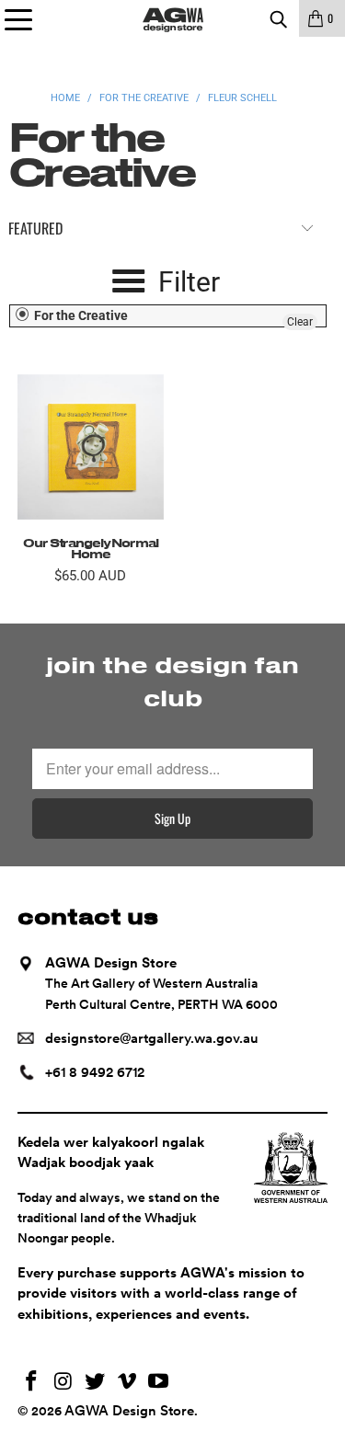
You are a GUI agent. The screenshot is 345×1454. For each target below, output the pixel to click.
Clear (300, 321)
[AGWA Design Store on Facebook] (31, 1383)
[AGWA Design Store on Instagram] (63, 1383)
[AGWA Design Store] (172, 18)
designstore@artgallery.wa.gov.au (152, 1038)
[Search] (277, 18)
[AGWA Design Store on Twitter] (95, 1383)
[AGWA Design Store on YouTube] (159, 1383)
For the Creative (79, 315)
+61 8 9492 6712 (94, 1072)
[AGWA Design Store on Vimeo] (127, 1383)
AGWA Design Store (129, 1410)
